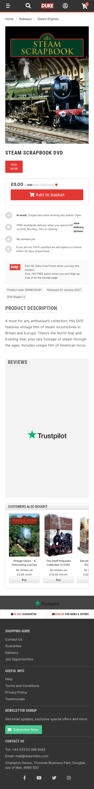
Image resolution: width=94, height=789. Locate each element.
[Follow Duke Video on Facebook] (24, 778)
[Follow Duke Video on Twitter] (54, 778)
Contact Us (13, 639)
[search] (28, 6)
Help (8, 679)
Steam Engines (48, 19)
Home (9, 19)
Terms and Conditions (22, 686)
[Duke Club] (15, 269)
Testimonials (15, 699)
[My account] (65, 6)
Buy (24, 579)
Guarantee (13, 646)
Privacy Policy (16, 692)
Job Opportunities (19, 659)
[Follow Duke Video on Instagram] (69, 778)
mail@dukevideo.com (31, 756)
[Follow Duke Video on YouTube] (39, 778)
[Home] (47, 8)
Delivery (11, 653)
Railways (25, 19)
